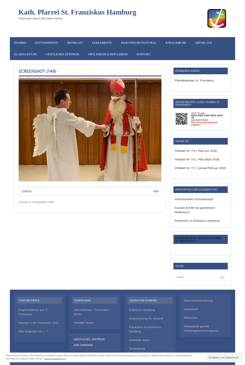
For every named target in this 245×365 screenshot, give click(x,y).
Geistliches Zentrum (62, 54)
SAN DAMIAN (82, 345)
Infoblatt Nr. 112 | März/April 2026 (197, 159)
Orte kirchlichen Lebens (108, 54)
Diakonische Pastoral (139, 42)
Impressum (191, 309)
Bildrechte (190, 317)
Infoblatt (75, 42)
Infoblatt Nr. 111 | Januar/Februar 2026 (200, 167)
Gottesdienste (46, 42)
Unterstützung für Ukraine (146, 318)
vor (155, 191)
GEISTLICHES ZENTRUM (89, 339)
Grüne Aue (203, 42)
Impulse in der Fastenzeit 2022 (38, 322)
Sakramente (102, 42)
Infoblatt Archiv (84, 322)
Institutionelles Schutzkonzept (194, 199)
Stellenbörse (137, 348)
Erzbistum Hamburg (142, 309)
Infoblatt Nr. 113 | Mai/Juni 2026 (196, 150)
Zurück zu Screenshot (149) (36, 202)
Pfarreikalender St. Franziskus (194, 80)
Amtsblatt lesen (139, 340)
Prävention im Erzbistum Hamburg (197, 220)
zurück (27, 191)
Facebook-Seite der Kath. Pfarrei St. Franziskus (198, 239)
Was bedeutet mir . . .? (33, 331)
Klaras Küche (25, 54)
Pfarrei (20, 42)
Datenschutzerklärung (198, 300)
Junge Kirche (175, 42)
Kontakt (144, 54)
